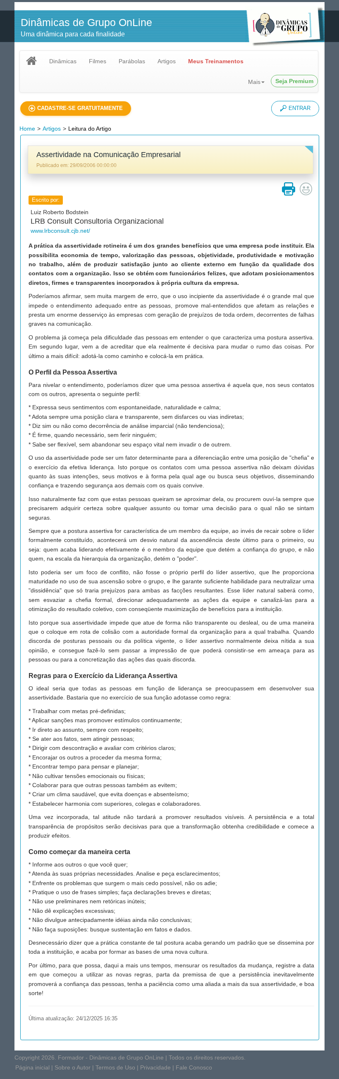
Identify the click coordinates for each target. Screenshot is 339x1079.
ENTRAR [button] (299, 108)
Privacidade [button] (155, 1067)
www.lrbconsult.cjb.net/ (60, 230)
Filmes (97, 61)
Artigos (167, 61)
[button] (75, 108)
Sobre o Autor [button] (73, 1067)
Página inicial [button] (32, 1067)
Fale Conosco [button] (194, 1067)
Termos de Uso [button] (115, 1067)
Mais (254, 82)
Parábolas (132, 61)
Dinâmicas (62, 61)
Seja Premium (294, 81)
